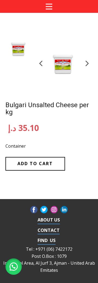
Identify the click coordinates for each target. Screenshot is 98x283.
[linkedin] (64, 209)
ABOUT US (49, 220)
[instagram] (54, 209)
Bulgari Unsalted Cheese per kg (47, 108)
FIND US (47, 240)
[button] (40, 63)
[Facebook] (34, 209)
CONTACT (49, 230)
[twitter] (44, 209)
